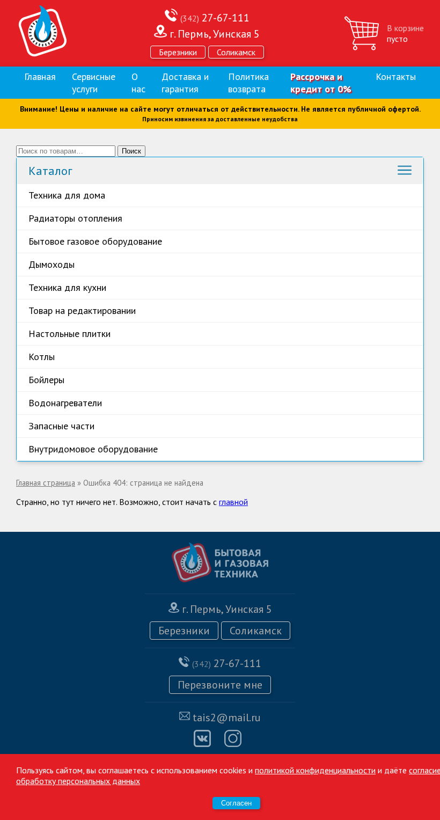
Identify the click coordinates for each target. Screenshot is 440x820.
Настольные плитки (69, 333)
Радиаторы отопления (75, 218)
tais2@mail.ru (227, 717)
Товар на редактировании (82, 310)
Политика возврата (248, 82)
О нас (138, 82)
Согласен (236, 803)
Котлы (41, 356)
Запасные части (61, 426)
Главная (40, 76)
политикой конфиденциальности (315, 770)
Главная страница (45, 483)
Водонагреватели (65, 403)
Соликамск (236, 52)
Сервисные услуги (93, 82)
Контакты (396, 76)
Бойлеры (46, 380)
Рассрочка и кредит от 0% (320, 82)
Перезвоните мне (220, 685)
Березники (178, 52)
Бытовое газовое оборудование (95, 241)
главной (233, 501)
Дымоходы (51, 264)
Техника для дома (66, 195)
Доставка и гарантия (185, 82)
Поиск (131, 151)
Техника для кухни (67, 287)
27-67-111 (215, 18)
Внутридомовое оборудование (93, 449)
